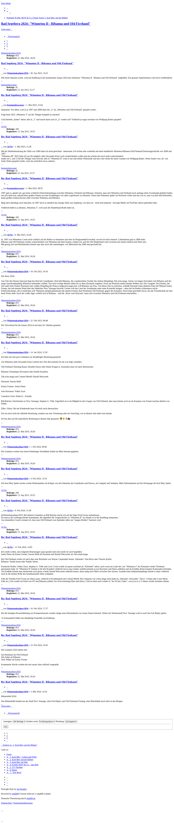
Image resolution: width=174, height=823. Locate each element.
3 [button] (7, 46)
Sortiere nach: (32, 721)
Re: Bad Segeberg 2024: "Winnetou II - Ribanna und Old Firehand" (39, 95)
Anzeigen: (8, 721)
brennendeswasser (9, 85)
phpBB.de (31, 798)
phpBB (15, 794)
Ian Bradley (22, 789)
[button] (7, 48)
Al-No (4, 126)
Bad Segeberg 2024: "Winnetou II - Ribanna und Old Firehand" (46, 23)
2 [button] (7, 43)
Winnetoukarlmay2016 (11, 53)
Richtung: (60, 721)
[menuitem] (7, 8)
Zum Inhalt (6, 3)
